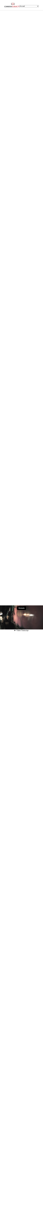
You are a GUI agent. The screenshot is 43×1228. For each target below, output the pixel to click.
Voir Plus (21, 1216)
